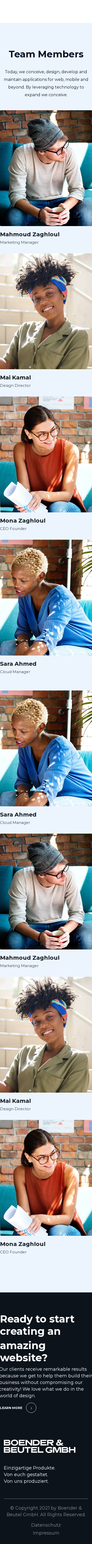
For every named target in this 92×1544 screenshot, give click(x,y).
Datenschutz (46, 1525)
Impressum (46, 1533)
